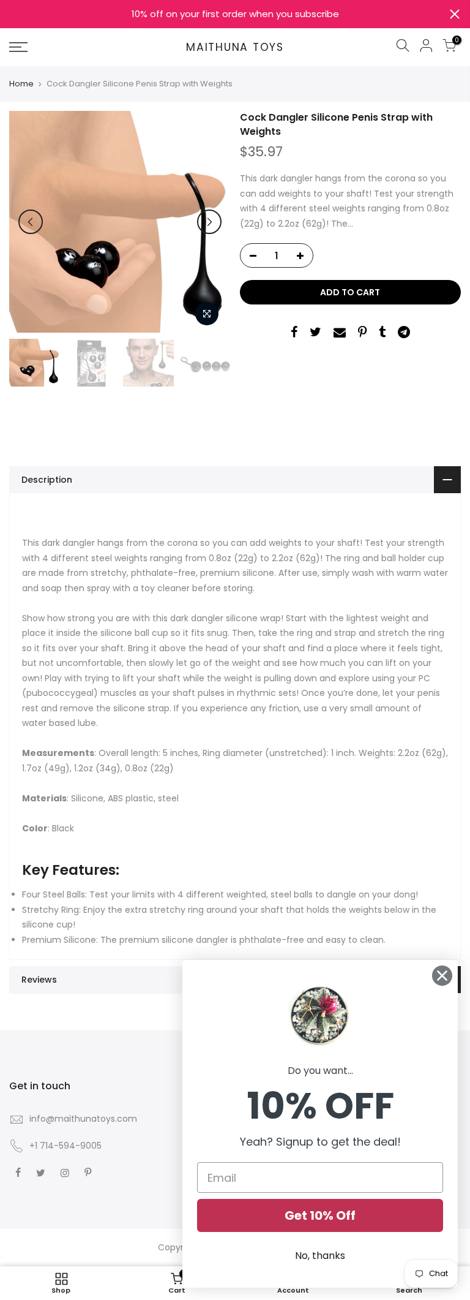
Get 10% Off (320, 1215)
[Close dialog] (442, 975)
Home (21, 83)
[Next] (209, 222)
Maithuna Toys (235, 47)
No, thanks (320, 1256)
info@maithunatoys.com (83, 1119)
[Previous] (30, 222)
